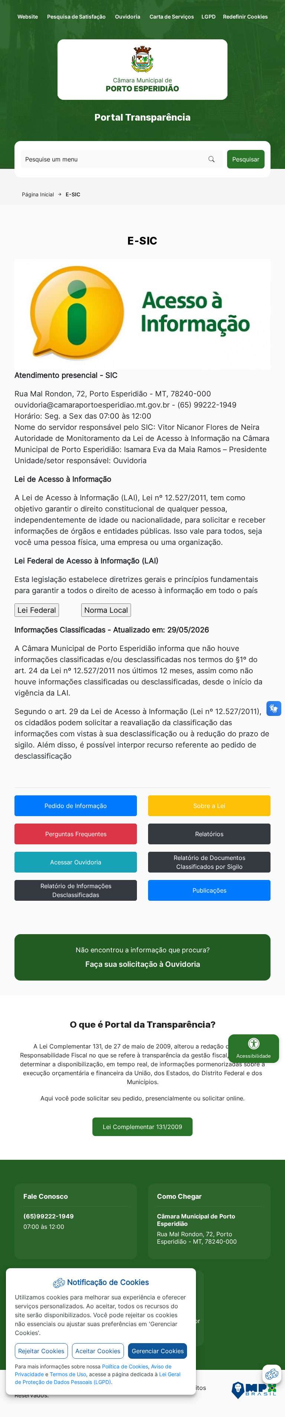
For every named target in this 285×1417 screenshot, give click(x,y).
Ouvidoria (127, 16)
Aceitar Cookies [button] (97, 1351)
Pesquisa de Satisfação (76, 16)
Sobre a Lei (209, 805)
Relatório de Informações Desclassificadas (75, 890)
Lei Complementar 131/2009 (142, 1126)
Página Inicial (38, 194)
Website (27, 16)
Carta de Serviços (172, 16)
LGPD (209, 16)
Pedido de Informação (76, 805)
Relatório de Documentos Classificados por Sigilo (209, 862)
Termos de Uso (68, 1374)
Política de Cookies (125, 1366)
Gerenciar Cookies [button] (158, 1351)
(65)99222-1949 (48, 1216)
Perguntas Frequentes (76, 834)
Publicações (209, 890)
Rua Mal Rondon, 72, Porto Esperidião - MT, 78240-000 (197, 1237)
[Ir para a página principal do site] (142, 69)
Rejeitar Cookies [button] (41, 1351)
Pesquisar (245, 159)
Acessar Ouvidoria (75, 862)
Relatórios (209, 834)
